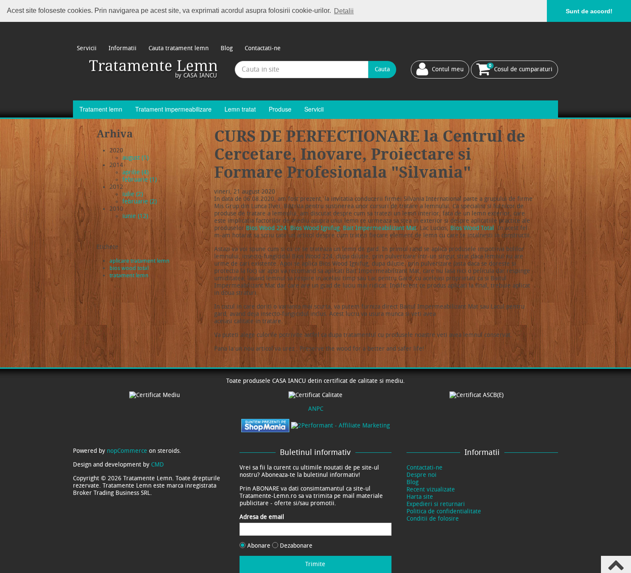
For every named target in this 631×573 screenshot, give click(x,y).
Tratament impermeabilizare (173, 109)
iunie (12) (135, 216)
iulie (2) (132, 194)
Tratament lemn (100, 109)
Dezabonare (295, 545)
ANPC (315, 408)
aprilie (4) (135, 172)
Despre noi (422, 475)
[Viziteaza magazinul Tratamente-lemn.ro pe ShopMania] (265, 425)
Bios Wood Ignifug (315, 228)
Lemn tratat (240, 109)
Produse (280, 109)
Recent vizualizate (431, 489)
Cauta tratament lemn (179, 48)
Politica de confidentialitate (444, 511)
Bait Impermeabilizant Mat (379, 228)
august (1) (135, 157)
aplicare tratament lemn (139, 261)
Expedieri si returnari (436, 504)
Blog (227, 48)
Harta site (420, 496)
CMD (157, 464)
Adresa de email (262, 517)
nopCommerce (127, 451)
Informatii (123, 48)
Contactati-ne (263, 48)
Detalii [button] (344, 11)
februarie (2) (139, 201)
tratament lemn (129, 275)
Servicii (87, 48)
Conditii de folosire (433, 518)
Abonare (259, 545)
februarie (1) (139, 179)
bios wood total (129, 268)
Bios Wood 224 (266, 228)
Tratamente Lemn (154, 69)
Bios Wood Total (472, 228)
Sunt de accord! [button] (589, 11)
